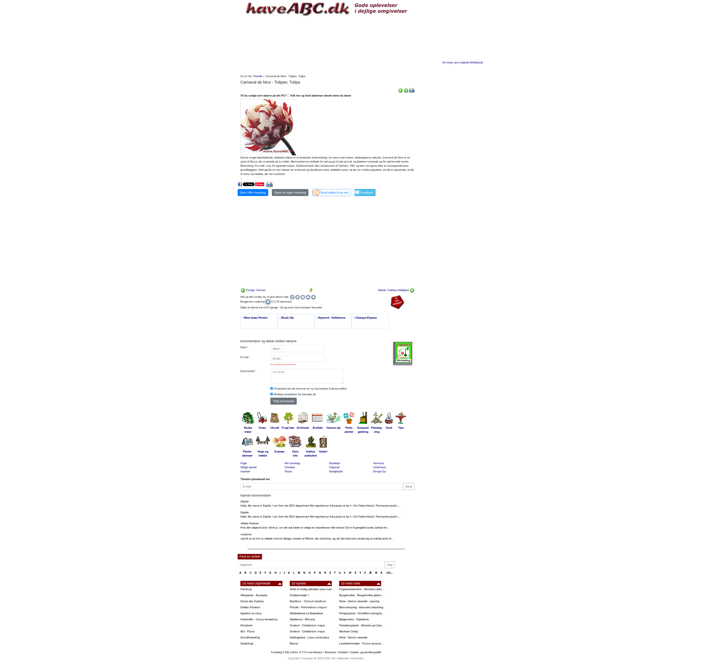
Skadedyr (334, 463)
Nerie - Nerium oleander (353, 637)
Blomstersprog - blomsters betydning (361, 607)
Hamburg (246, 589)
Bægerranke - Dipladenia (354, 619)
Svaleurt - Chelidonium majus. (308, 625)
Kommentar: (248, 371)
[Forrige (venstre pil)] (400, 90)
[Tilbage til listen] (311, 290)
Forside (257, 76)
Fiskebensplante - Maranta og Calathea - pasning (362, 625)
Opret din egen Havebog (290, 192)
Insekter (245, 471)
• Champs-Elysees (365, 318)
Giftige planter (248, 467)
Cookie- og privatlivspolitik (365, 652)
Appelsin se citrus (251, 613)
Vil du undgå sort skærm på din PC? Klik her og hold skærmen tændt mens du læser (295, 95)
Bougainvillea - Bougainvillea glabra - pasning (362, 595)
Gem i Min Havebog (253, 192)
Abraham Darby (348, 631)
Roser (288, 471)
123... (389, 573)
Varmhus (378, 463)
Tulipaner (334, 467)
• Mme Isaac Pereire (254, 318)
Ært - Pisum (247, 631)
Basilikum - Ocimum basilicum (308, 601)
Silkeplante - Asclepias (253, 595)
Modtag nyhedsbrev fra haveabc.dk (295, 394)
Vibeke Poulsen (249, 523)
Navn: (244, 347)
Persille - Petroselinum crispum (308, 607)
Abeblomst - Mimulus (302, 619)
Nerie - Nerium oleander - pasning (359, 601)
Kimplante (246, 625)
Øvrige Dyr (379, 471)
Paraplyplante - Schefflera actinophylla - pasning (362, 613)
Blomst (294, 643)
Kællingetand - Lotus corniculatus (309, 637)
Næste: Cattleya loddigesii (394, 290)
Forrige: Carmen (255, 290)
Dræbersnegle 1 (299, 595)
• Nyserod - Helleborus (331, 318)
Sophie (244, 501)
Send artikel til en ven (334, 192)
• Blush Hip (287, 318)
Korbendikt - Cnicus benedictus (259, 619)
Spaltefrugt (246, 643)
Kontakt (343, 652)
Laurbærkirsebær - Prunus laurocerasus (362, 643)
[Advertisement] (327, 44)
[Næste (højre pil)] (406, 90)
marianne (246, 534)
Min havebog (292, 463)
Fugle (243, 463)
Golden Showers (250, 607)
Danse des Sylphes (252, 601)
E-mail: (245, 357)
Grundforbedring (250, 637)
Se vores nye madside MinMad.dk (462, 62)
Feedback (366, 192)
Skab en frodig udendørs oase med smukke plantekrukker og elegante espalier (312, 589)
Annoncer (330, 652)
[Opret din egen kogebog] (402, 353)
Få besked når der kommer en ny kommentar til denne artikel (310, 388)
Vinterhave (379, 467)
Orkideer (290, 467)
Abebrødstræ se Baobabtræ (306, 613)
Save (261, 184)
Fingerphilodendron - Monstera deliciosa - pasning (362, 589)
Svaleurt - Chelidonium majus (307, 631)
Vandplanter (336, 471)
